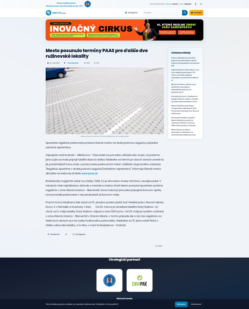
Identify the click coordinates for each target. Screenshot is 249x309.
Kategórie (132, 12)
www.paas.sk (89, 173)
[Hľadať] (185, 12)
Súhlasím (181, 304)
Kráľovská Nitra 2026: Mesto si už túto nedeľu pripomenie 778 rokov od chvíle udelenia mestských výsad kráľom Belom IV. (185, 75)
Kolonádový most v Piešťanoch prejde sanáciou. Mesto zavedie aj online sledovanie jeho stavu (184, 99)
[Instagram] (201, 4)
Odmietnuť (196, 304)
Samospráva (73, 63)
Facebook (55, 234)
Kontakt (198, 12)
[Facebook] (195, 4)
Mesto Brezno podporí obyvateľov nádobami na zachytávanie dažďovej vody (183, 132)
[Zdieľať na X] (66, 234)
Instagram (80, 234)
